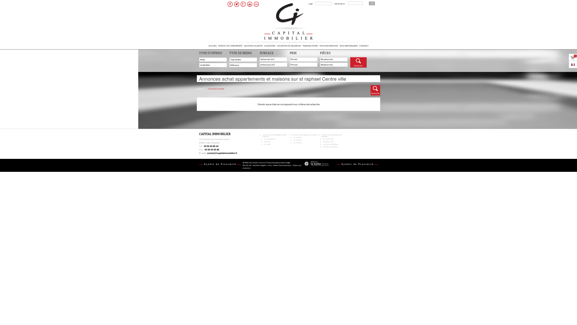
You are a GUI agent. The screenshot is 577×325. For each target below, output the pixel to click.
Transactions (310, 46)
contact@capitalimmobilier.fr (218, 153)
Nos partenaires (349, 46)
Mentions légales (259, 165)
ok (372, 3)
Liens (270, 165)
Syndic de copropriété (230, 46)
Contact (363, 46)
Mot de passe (339, 4)
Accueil (213, 46)
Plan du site (247, 165)
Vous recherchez (328, 46)
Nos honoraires (285, 165)
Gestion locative (253, 46)
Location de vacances (289, 46)
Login (311, 4)
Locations (269, 46)
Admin (275, 165)
